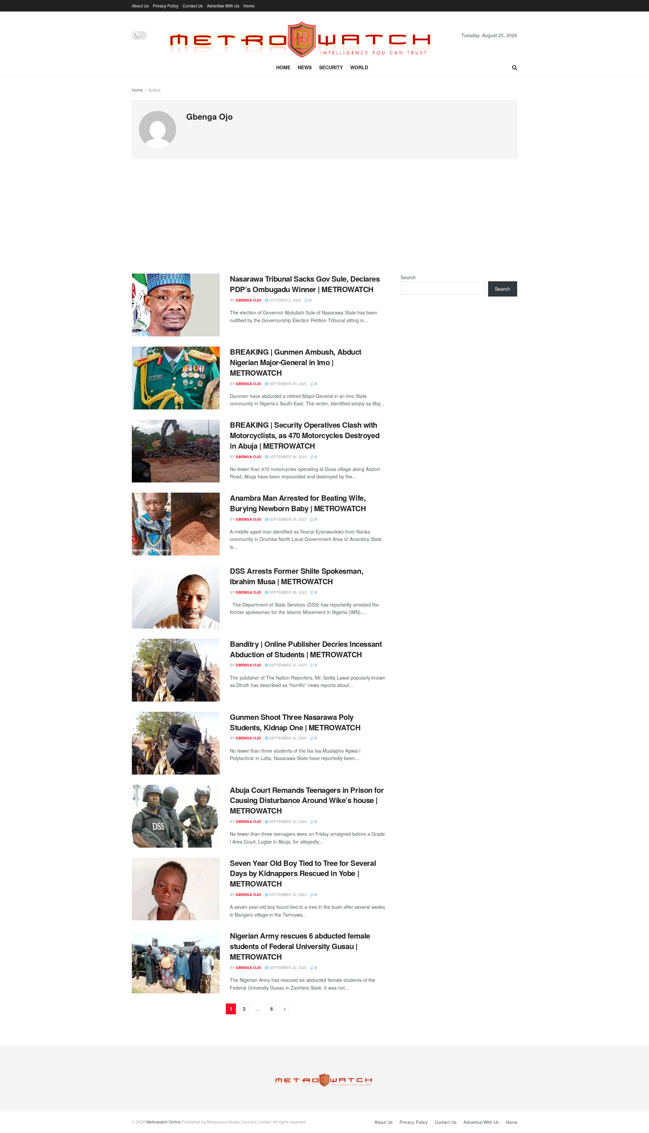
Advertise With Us (223, 5)
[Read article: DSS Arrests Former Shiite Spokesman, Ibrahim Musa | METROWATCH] (176, 597)
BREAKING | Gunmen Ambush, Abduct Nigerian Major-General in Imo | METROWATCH (295, 362)
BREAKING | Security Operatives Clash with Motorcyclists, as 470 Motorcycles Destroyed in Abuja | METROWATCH (304, 435)
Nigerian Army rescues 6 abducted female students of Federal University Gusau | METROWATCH (300, 946)
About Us (140, 5)
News (305, 67)
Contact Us (193, 5)
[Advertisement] (324, 209)
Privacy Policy (165, 5)
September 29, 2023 (287, 383)
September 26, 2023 (287, 664)
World (359, 67)
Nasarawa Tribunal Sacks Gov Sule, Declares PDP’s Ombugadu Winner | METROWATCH (305, 283)
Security (331, 67)
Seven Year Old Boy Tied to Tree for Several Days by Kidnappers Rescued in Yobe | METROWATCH (303, 873)
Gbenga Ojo (248, 300)
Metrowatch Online (163, 1122)
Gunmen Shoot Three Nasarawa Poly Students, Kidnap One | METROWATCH (295, 722)
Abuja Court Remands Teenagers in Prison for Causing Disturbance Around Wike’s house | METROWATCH (307, 800)
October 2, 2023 (284, 300)
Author (154, 90)
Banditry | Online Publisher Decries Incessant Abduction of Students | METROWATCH (306, 649)
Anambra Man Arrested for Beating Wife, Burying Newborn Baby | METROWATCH (298, 503)
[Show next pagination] (285, 1009)
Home (249, 5)
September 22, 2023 (287, 821)
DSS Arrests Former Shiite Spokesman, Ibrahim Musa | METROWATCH (296, 576)
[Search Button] (514, 67)
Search (408, 277)
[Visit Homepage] (304, 35)
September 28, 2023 (287, 456)
